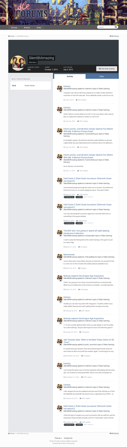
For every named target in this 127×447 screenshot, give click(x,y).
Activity (27, 28)
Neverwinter (69, 254)
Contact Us (68, 438)
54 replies (86, 356)
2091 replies (81, 100)
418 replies (84, 289)
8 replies (83, 268)
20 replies (83, 247)
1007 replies (83, 147)
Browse (14, 28)
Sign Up (113, 3)
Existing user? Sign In (96, 3)
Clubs (39, 28)
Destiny (67, 86)
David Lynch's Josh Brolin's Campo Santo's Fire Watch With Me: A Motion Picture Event (88, 130)
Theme (58, 438)
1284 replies (83, 194)
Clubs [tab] (101, 76)
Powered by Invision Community (63, 443)
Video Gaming (104, 89)
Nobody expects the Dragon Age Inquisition (84, 276)
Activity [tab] (70, 76)
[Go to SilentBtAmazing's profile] (59, 88)
